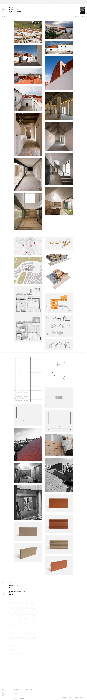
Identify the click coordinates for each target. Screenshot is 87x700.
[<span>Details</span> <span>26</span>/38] (28, 415)
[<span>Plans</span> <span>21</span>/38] (59, 325)
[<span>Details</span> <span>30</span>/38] (59, 474)
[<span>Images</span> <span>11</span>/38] (59, 168)
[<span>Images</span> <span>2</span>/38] (59, 29)
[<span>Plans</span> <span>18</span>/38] (28, 270)
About (3, 695)
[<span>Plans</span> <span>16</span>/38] (59, 243)
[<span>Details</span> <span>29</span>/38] (59, 444)
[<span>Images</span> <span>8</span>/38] (59, 106)
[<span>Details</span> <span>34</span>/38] (59, 523)
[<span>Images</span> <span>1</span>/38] (28, 31)
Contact (15, 693)
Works (3, 689)
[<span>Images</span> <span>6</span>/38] (28, 75)
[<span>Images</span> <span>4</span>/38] (28, 55)
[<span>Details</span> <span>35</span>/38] (28, 531)
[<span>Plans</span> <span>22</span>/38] (59, 344)
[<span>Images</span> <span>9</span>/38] (28, 134)
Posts (3, 693)
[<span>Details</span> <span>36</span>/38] (59, 544)
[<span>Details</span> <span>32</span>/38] (28, 502)
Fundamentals (4, 694)
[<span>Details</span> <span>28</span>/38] (28, 444)
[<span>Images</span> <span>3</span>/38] (59, 47)
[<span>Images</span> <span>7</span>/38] (28, 98)
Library (3, 690)
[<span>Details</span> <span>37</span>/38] (28, 552)
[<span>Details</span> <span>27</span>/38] (59, 420)
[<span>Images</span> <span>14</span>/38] (28, 211)
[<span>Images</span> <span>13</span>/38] (59, 201)
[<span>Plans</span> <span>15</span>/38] (28, 245)
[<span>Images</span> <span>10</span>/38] (59, 136)
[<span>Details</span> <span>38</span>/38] (59, 565)
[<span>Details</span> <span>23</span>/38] (28, 379)
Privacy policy (16, 690)
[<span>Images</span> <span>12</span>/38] (28, 174)
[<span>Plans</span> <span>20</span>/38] (59, 302)
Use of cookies (16, 689)
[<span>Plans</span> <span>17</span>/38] (59, 271)
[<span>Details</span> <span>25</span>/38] (59, 397)
